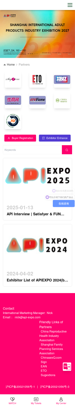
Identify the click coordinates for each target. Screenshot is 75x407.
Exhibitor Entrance (57, 138)
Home (11, 64)
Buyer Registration (22, 138)
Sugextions (48, 375)
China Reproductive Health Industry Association (53, 335)
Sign (44, 362)
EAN (44, 366)
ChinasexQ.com (51, 357)
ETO (44, 370)
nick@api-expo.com (27, 317)
